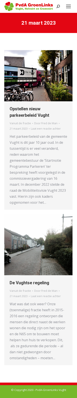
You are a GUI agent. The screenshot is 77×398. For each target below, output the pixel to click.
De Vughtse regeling (29, 282)
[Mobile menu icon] (68, 6)
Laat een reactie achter (46, 128)
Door (46, 123)
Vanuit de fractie (20, 123)
